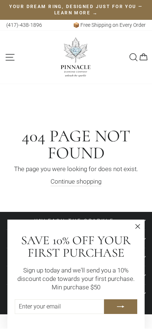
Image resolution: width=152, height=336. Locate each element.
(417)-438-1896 (24, 25)
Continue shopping (76, 181)
